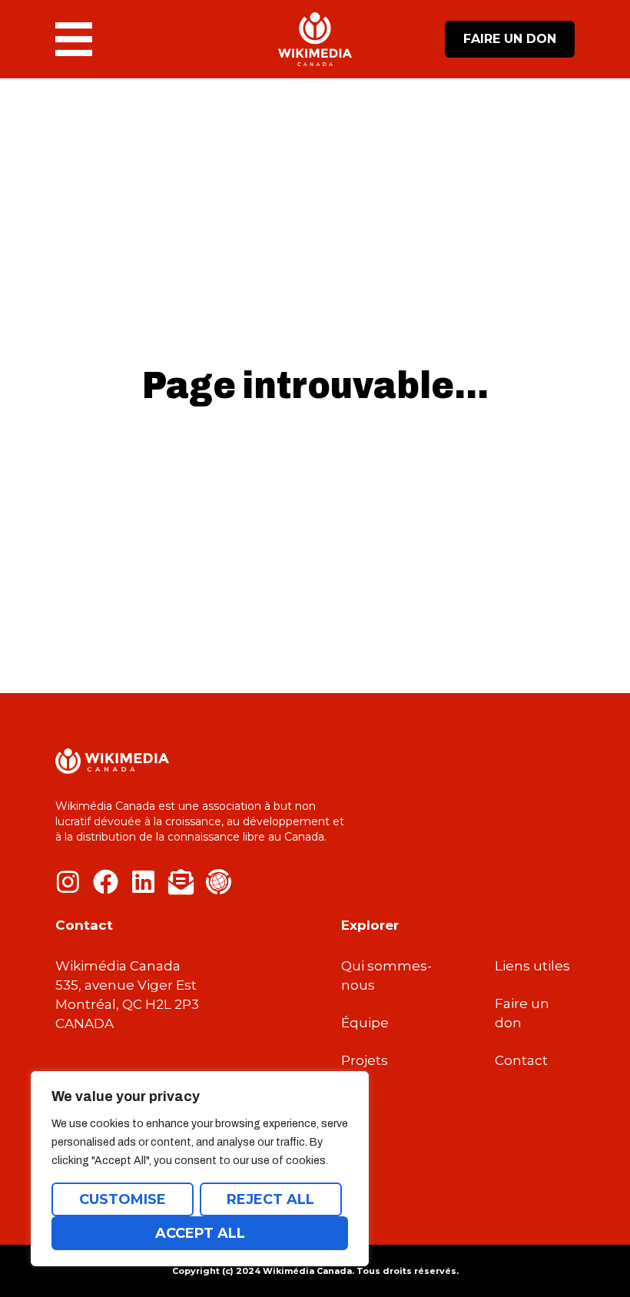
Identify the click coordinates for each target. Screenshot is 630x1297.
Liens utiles (532, 966)
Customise (122, 1199)
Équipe (365, 1022)
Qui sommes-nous (386, 975)
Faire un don (522, 1013)
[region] (200, 1168)
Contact (521, 1060)
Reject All (270, 1199)
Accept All (200, 1233)
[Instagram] (68, 881)
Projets (364, 1060)
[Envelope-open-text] (181, 881)
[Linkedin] (143, 881)
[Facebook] (105, 881)
